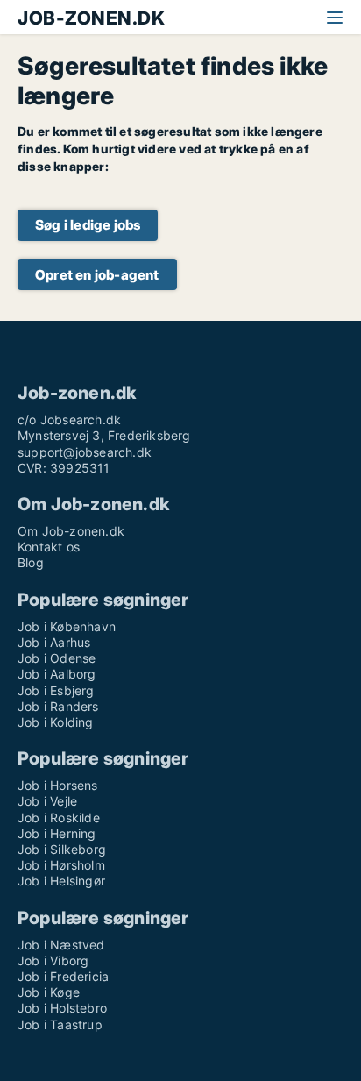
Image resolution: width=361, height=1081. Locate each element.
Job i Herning (57, 833)
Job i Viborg (53, 960)
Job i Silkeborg (62, 849)
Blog (31, 562)
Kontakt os (49, 546)
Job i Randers (58, 706)
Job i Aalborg (57, 673)
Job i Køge (49, 992)
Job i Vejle (47, 800)
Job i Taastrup (60, 1024)
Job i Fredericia (63, 976)
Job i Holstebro (62, 1007)
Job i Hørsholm (61, 864)
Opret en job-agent (97, 275)
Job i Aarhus (54, 642)
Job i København (67, 626)
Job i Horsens (58, 785)
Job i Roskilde (59, 817)
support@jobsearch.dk (85, 451)
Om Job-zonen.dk (71, 530)
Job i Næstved (61, 944)
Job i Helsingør (61, 880)
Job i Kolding (56, 722)
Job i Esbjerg (56, 690)
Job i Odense (57, 658)
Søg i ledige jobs (87, 225)
